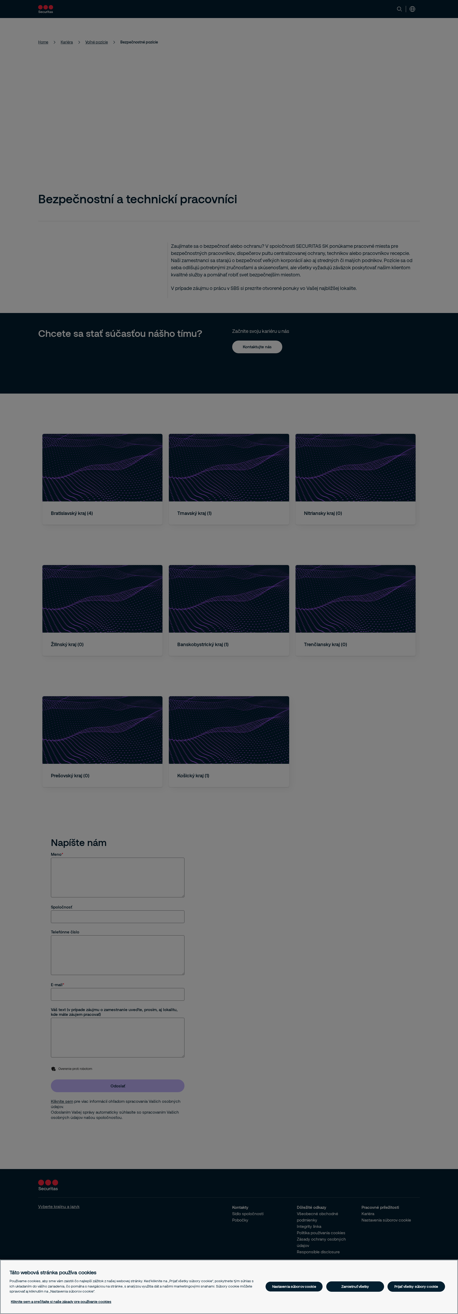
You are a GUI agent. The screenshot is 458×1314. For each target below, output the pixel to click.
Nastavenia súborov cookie (294, 1286)
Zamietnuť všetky (355, 1286)
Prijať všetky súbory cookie (416, 1286)
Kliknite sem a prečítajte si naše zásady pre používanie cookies (61, 1301)
